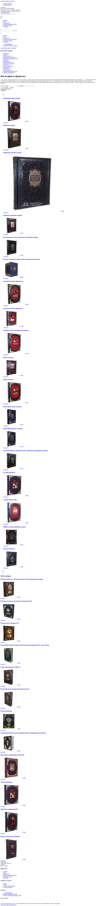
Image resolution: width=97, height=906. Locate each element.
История (5, 61)
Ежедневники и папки (8, 57)
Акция (11, 87)
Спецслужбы (6, 70)
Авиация (5, 53)
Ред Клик (57, 903)
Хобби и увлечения (8, 72)
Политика (5, 67)
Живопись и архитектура (9, 58)
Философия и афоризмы (9, 71)
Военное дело (6, 56)
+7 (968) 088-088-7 (5, 12)
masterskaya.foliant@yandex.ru (8, 1)
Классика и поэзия (7, 63)
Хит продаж (5, 87)
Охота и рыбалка (7, 66)
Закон (4, 59)
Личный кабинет (7, 4)
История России (7, 62)
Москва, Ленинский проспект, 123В (12, 895)
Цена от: (3, 86)
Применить (3, 90)
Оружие (5, 65)
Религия (5, 68)
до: (19, 86)
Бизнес (5, 54)
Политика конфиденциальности (8, 904)
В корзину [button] (5, 122)
